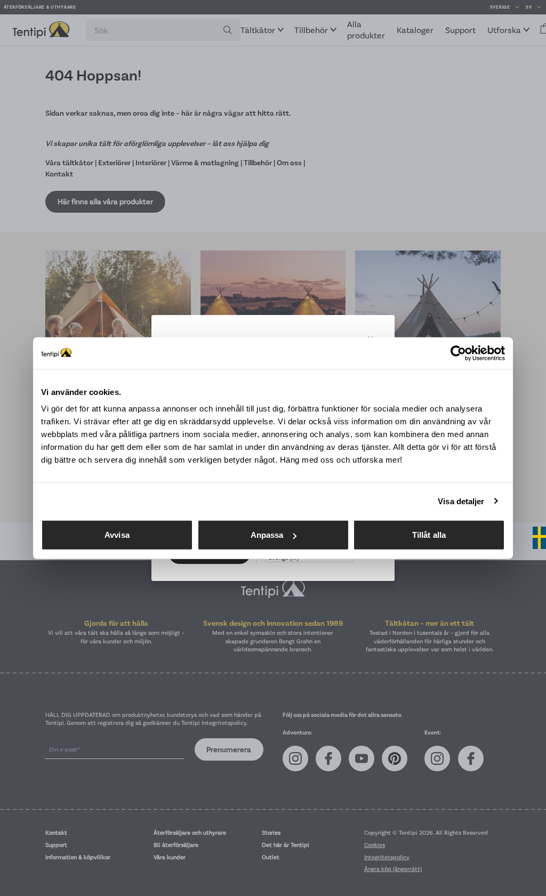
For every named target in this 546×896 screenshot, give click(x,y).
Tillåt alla (429, 534)
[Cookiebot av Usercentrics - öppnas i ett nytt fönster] (458, 353)
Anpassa (267, 534)
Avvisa (117, 534)
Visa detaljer (461, 500)
